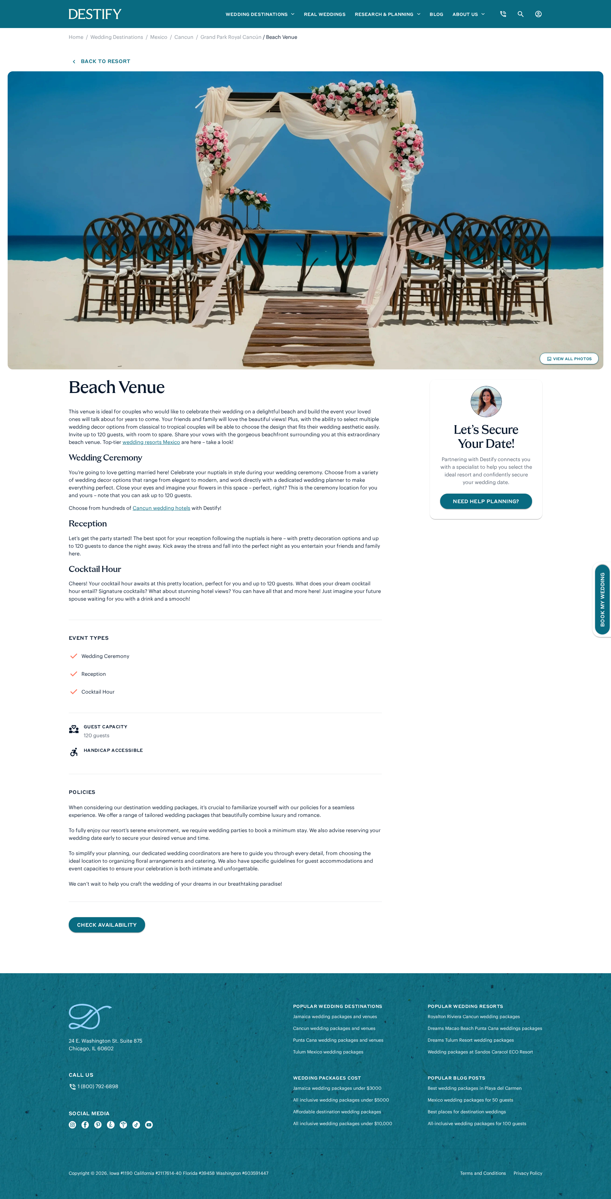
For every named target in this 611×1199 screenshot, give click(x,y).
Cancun (183, 37)
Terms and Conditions (483, 1173)
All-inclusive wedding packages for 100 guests (477, 1123)
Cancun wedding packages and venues (334, 1028)
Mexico (158, 37)
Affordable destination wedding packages (337, 1112)
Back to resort (105, 61)
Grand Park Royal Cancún (231, 37)
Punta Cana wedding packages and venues (338, 1040)
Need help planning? (486, 501)
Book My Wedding (602, 599)
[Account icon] (538, 14)
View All (569, 360)
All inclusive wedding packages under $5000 (341, 1100)
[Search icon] (521, 14)
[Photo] (305, 220)
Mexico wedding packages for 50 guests (470, 1100)
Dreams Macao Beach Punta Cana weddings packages (485, 1028)
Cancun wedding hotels (161, 508)
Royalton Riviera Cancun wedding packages (474, 1016)
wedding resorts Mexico (151, 442)
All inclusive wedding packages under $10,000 (342, 1123)
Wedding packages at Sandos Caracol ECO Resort (480, 1052)
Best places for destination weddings (467, 1112)
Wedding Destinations (116, 37)
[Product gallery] (305, 220)
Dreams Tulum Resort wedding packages (471, 1040)
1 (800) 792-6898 (97, 1086)
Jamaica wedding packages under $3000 (337, 1088)
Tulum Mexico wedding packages (328, 1052)
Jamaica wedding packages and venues (335, 1016)
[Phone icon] (503, 14)
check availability (107, 924)
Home (76, 37)
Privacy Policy (528, 1173)
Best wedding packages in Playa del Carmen (475, 1088)
